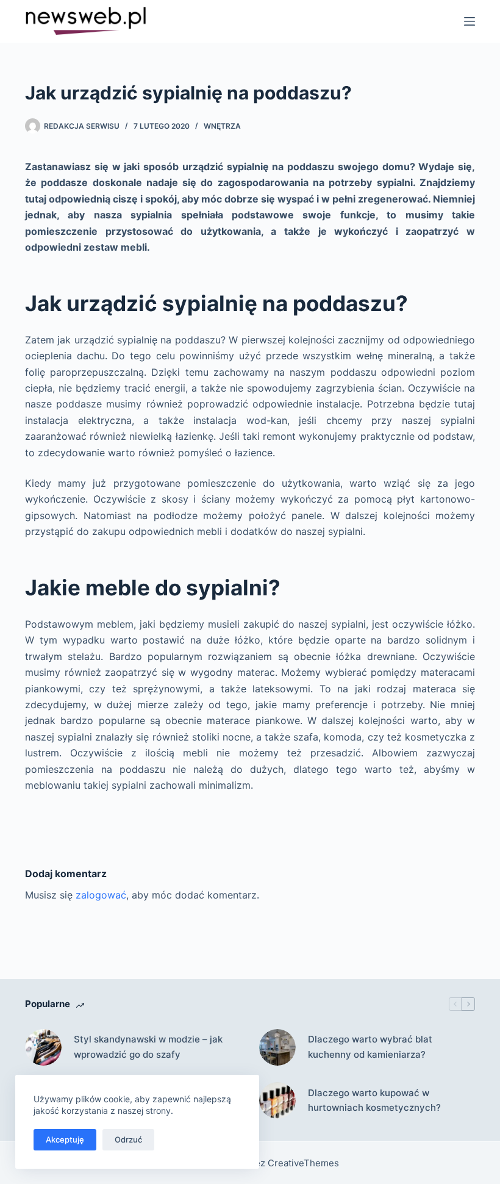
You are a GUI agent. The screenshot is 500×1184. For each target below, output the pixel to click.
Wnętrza (222, 126)
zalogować (101, 895)
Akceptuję (65, 1139)
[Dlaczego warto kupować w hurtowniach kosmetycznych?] (277, 1100)
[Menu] (469, 21)
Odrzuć (128, 1139)
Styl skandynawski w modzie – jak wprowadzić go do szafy (148, 1046)
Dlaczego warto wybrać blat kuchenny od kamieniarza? (370, 1046)
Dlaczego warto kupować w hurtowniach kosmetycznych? (374, 1100)
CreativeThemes (303, 1163)
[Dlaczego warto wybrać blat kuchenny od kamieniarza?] (277, 1047)
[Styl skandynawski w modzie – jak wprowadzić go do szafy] (43, 1047)
